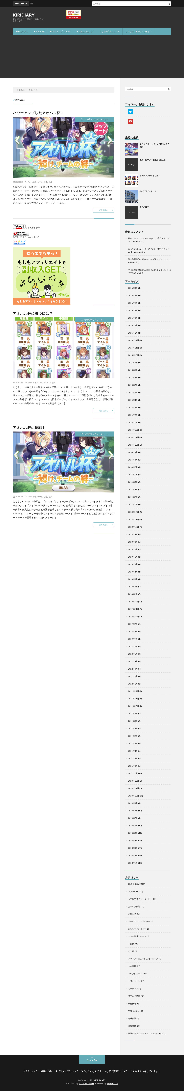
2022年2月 (133, 676)
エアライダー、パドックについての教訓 (102, 3)
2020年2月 (133, 855)
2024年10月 (133, 445)
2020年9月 (133, 803)
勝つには (47, 382)
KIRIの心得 (39, 31)
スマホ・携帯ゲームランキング (26, 237)
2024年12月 (133, 430)
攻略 (45, 182)
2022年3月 (133, 669)
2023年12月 (133, 512)
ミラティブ (133, 988)
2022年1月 (133, 683)
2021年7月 (133, 728)
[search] (169, 3)
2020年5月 (133, 833)
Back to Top (92, 1060)
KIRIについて (22, 31)
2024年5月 (133, 482)
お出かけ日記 (134, 906)
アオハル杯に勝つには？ (33, 313)
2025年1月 (133, 422)
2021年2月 (133, 766)
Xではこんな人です (85, 31)
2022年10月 (133, 616)
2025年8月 (133, 370)
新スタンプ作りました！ (150, 175)
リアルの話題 (134, 996)
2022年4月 (133, 661)
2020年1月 (133, 863)
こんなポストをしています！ (139, 31)
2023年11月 (133, 519)
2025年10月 (133, 355)
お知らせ (132, 914)
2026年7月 (133, 295)
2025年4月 (133, 400)
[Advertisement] (92, 57)
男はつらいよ (134, 1011)
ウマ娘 (40, 182)
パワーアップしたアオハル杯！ (38, 113)
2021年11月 (133, 698)
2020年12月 (133, 781)
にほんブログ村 (33, 228)
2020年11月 (133, 788)
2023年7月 (133, 549)
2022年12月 (133, 601)
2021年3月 (133, 758)
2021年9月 (133, 713)
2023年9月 (133, 534)
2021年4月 (133, 751)
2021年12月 (133, 691)
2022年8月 (133, 631)
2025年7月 (133, 377)
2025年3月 (133, 407)
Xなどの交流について (110, 31)
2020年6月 (133, 825)
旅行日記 (132, 1003)
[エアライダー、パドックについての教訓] (131, 149)
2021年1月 (133, 773)
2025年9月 (133, 362)
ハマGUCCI (133, 273)
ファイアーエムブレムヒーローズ (143, 958)
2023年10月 (133, 527)
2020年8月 (133, 810)
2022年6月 (133, 646)
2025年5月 (133, 392)
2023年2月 (133, 586)
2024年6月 (133, 474)
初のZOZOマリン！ (148, 191)
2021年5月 (133, 743)
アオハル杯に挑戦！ (29, 427)
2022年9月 (133, 624)
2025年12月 (133, 340)
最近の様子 (144, 207)
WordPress (112, 1083)
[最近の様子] (131, 212)
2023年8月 (133, 542)
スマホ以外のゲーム (137, 936)
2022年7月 (133, 639)
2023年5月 (133, 564)
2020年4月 (133, 840)
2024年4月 (133, 489)
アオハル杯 (31, 182)
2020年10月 (133, 795)
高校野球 (132, 1026)
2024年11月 (133, 437)
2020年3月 (133, 848)
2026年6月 (133, 303)
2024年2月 (133, 497)
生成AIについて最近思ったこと (153, 160)
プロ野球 (132, 966)
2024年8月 (133, 459)
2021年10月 (133, 706)
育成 (50, 182)
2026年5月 (133, 310)
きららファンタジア (137, 929)
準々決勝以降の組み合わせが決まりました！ (148, 259)
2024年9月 (133, 452)
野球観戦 (132, 1018)
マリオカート (134, 981)
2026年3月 (133, 318)
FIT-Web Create (86, 1083)
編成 (50, 497)
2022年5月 (133, 654)
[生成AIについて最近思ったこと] (131, 164)
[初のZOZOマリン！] (131, 196)
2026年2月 (133, 325)
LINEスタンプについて (60, 31)
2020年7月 (133, 818)
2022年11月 (133, 609)
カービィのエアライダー (139, 921)
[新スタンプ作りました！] (131, 180)
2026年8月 (133, 288)
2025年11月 (133, 347)
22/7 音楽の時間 (135, 884)
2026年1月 (133, 333)
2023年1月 (133, 594)
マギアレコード (135, 973)
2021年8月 (133, 721)
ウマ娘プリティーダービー (96, 119)
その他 (131, 944)
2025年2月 (133, 415)
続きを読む (103, 210)
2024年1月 (133, 504)
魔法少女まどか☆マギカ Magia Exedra (145, 1033)
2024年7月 (133, 467)
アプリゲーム (134, 891)
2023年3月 (133, 579)
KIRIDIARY (24, 15)
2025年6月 (133, 385)
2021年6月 (133, 736)
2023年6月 (133, 557)
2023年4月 (133, 571)
